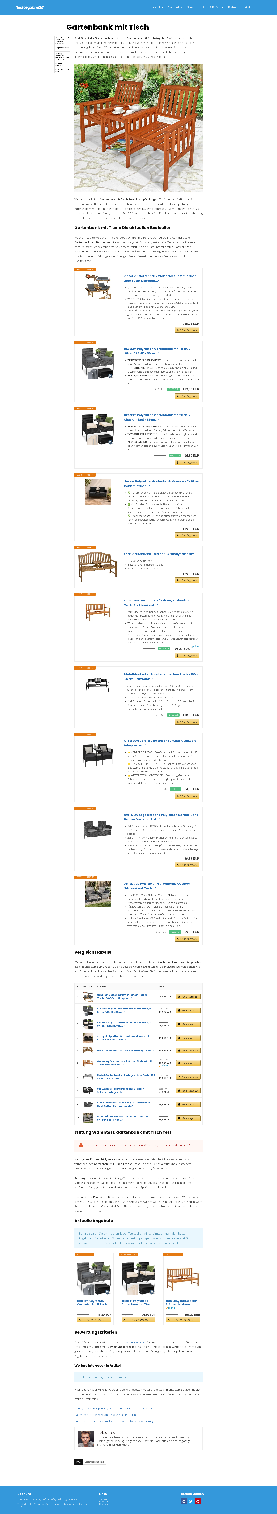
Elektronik (174, 7)
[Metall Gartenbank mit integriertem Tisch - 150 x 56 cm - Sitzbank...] (98, 685)
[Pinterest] (198, 1501)
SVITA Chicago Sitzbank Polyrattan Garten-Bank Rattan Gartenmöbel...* (161, 817)
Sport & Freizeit (211, 7)
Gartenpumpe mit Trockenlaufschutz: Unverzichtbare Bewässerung (113, 1421)
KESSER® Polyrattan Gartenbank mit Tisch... (93, 1303)
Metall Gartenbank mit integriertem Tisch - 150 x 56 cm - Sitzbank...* (161, 676)
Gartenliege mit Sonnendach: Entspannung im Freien (105, 1415)
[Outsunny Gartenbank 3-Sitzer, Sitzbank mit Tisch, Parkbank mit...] (98, 611)
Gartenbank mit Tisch (94, 1461)
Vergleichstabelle (62, 48)
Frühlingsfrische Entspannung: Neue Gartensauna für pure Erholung (113, 1408)
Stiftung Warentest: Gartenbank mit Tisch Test (62, 56)
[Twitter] (191, 1501)
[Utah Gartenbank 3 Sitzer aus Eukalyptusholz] (98, 567)
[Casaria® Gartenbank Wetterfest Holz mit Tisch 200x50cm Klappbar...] (98, 286)
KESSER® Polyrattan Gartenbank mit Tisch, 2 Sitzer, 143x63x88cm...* (157, 351)
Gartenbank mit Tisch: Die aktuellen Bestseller (62, 41)
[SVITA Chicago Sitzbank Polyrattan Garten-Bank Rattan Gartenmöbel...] (98, 829)
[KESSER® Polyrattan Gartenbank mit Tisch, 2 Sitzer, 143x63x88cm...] (98, 363)
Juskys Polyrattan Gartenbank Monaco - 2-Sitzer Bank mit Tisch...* (161, 483)
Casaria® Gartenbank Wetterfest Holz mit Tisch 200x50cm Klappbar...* (160, 278)
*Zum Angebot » (188, 330)
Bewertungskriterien (62, 70)
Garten (191, 7)
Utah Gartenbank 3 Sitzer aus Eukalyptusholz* (159, 554)
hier (171, 1168)
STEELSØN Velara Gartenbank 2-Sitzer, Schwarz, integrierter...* (160, 743)
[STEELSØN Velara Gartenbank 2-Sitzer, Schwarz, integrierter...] (98, 755)
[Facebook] (184, 1501)
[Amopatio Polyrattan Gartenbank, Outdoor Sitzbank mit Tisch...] (98, 894)
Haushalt (155, 7)
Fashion (232, 7)
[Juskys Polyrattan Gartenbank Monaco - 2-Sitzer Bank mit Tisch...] (98, 492)
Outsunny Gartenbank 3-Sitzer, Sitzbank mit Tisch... (181, 1303)
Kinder (248, 7)
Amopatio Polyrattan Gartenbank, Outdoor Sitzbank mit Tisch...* (157, 886)
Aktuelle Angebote (59, 64)
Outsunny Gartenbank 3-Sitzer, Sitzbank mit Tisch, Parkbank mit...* (158, 602)
